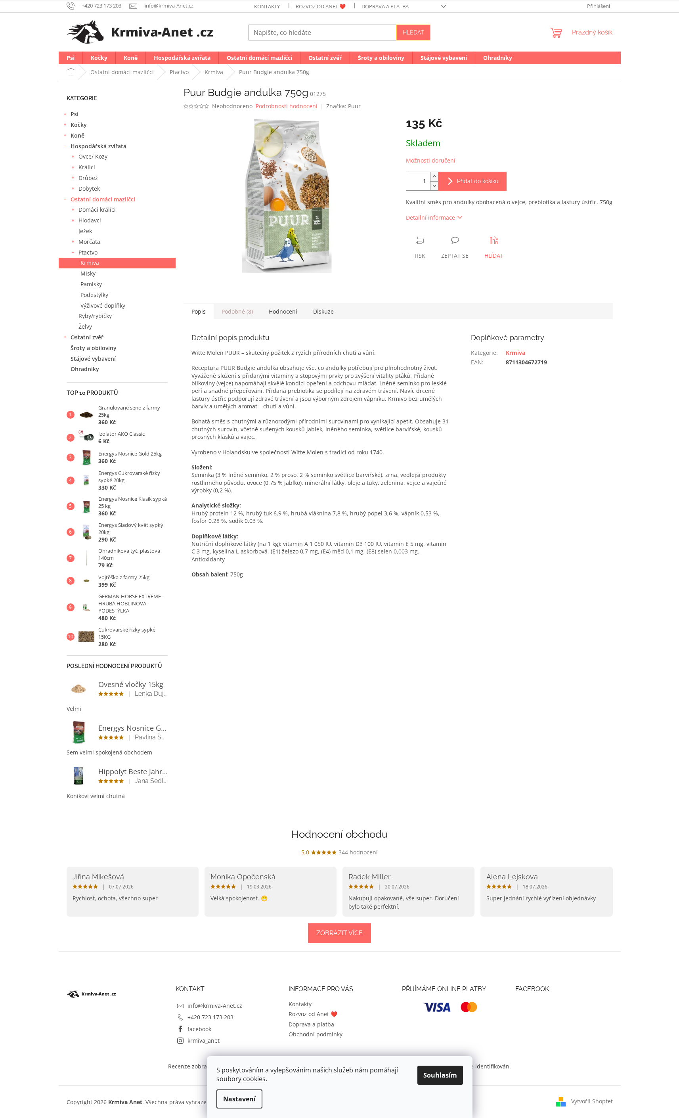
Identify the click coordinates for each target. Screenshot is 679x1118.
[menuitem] (70, 58)
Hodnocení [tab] (283, 311)
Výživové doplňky (102, 305)
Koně (77, 135)
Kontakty (267, 6)
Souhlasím (440, 1075)
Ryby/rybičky (95, 316)
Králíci (86, 167)
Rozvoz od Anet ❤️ (321, 6)
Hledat (413, 32)
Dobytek (89, 188)
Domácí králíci (97, 209)
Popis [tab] (198, 311)
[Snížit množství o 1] (434, 185)
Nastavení (239, 1099)
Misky (88, 273)
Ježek (85, 231)
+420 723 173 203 (210, 1017)
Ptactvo (88, 252)
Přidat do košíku (477, 181)
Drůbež (88, 178)
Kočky (79, 124)
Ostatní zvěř (87, 337)
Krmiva (89, 262)
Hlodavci (89, 220)
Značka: (343, 106)
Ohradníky (85, 369)
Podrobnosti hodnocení (287, 106)
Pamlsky (91, 284)
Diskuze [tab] (323, 311)
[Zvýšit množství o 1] (434, 176)
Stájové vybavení (93, 358)
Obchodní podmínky (315, 1034)
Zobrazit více (339, 933)
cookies (254, 1078)
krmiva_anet (203, 1040)
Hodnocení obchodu (339, 834)
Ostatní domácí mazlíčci (103, 199)
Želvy (85, 326)
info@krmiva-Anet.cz (214, 1005)
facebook (199, 1029)
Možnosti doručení (430, 160)
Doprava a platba (385, 6)
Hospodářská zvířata (98, 146)
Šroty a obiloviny (94, 348)
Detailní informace (430, 217)
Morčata (89, 241)
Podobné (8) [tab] (237, 311)
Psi (74, 114)
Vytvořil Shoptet (592, 1101)
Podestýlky (94, 295)
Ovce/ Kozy (92, 156)
